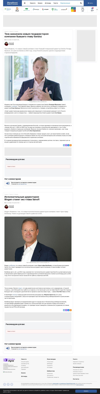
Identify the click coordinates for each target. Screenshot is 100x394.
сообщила (12, 265)
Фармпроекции (65, 3)
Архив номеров (77, 363)
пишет (20, 288)
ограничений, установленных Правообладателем (64, 383)
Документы (50, 375)
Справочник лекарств (53, 377)
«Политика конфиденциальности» (8, 364)
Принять (86, 391)
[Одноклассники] (70, 145)
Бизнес (40, 3)
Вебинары (49, 363)
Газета (56, 3)
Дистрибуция (24, 367)
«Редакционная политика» (9, 369)
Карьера (16, 31)
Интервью (49, 367)
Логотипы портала (78, 375)
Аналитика (50, 373)
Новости (32, 3)
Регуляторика (25, 361)
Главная (6, 31)
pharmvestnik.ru (80, 384)
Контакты (76, 379)
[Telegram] (64, 145)
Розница (23, 365)
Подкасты (49, 365)
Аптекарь (48, 3)
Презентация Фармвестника (81, 373)
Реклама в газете (77, 371)
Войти (91, 3)
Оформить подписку (78, 361)
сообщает (14, 106)
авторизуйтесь (23, 184)
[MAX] (66, 145)
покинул (15, 294)
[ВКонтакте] (68, 145)
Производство (25, 363)
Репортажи (50, 361)
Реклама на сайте (78, 369)
